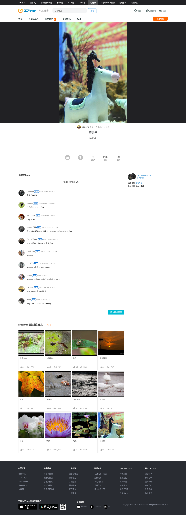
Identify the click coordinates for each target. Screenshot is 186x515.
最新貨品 (123, 477)
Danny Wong (32, 239)
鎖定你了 (103, 399)
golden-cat (31, 215)
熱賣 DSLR (124, 489)
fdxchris (30, 287)
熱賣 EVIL (124, 493)
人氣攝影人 (34, 19)
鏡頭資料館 (48, 477)
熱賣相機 (123, 481)
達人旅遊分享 (99, 489)
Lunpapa (30, 191)
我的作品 (50, 19)
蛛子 (75, 358)
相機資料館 (48, 474)
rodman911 (31, 227)
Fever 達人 (22, 477)
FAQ (79, 19)
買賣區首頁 (73, 474)
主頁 (20, 19)
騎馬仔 (102, 441)
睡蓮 (75, 441)
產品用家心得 (49, 489)
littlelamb (85, 126)
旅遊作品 (97, 485)
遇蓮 (48, 441)
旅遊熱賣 (97, 477)
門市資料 (123, 474)
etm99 (29, 275)
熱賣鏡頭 (123, 485)
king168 (30, 263)
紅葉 (21, 399)
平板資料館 (48, 485)
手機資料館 (48, 481)
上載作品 (160, 18)
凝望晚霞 (103, 358)
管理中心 (67, 19)
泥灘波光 (76, 399)
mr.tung (30, 203)
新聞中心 (22, 474)
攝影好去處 (100, 474)
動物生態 (139, 183)
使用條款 (148, 489)
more (49, 324)
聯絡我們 (148, 477)
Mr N (29, 299)
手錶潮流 (72, 493)
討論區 (21, 489)
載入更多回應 (116, 312)
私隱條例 (148, 493)
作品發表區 (22, 485)
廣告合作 (148, 481)
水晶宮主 (23, 358)
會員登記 (148, 485)
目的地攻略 (98, 481)
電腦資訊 (72, 485)
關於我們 (148, 474)
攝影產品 (72, 477)
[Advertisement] (93, 148)
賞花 (21, 441)
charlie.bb (31, 251)
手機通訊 (72, 481)
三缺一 (49, 399)
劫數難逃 (50, 358)
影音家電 (72, 489)
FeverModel (23, 481)
